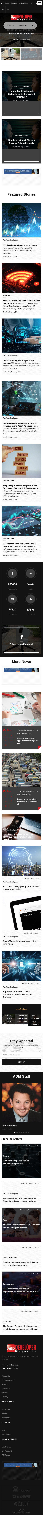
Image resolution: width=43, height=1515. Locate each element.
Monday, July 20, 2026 (20, 100)
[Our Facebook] (31, 3)
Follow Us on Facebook (21, 644)
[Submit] (33, 26)
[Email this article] (5, 745)
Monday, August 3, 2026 (31, 827)
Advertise (6, 1389)
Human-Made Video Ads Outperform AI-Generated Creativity (21, 94)
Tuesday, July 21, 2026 (31, 878)
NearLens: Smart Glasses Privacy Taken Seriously (21, 141)
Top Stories (6, 1434)
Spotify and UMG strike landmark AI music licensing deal (34, 1024)
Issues (4, 1413)
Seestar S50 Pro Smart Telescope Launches (8, 1021)
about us (6, 1376)
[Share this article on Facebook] (5, 735)
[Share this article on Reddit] (11, 740)
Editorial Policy (8, 1380)
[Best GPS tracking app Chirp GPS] (21, 1496)
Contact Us (6, 1447)
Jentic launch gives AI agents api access (21, 364)
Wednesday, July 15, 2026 (20, 146)
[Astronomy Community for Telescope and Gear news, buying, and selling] (21, 1511)
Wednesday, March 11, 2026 (29, 1210)
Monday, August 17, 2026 (21, 39)
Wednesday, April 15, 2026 (11, 372)
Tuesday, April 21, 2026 (10, 312)
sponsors (14, 3)
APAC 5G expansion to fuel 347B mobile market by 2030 (21, 305)
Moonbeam (15, 1365)
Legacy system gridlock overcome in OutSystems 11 (27, 801)
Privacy (5, 1397)
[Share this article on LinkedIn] (5, 740)
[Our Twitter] (36, 3)
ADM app (6, 1455)
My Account (7, 1451)
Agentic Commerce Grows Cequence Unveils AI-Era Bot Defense (17, 994)
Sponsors (6, 1418)
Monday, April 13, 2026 (11, 555)
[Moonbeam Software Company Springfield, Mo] (21, 1489)
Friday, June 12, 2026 (10, 256)
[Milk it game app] (21, 1504)
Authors (5, 1384)
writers (7, 3)
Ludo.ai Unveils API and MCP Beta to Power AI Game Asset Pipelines (21, 428)
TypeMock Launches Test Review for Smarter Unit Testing (19, 837)
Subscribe (6, 1409)
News (4, 1430)
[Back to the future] (2, 3)
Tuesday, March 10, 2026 (30, 1247)
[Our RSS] (8, 9)
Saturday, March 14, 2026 (30, 1311)
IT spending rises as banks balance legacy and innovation (20, 548)
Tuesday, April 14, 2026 (10, 437)
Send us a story (23, 3)
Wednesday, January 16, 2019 (28, 730)
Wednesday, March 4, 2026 (30, 1146)
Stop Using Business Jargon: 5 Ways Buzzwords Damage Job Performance (20, 490)
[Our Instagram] (2, 9)
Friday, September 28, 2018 (29, 791)
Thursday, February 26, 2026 (29, 1274)
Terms (4, 1393)
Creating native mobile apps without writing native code (28, 740)
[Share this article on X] (11, 735)
